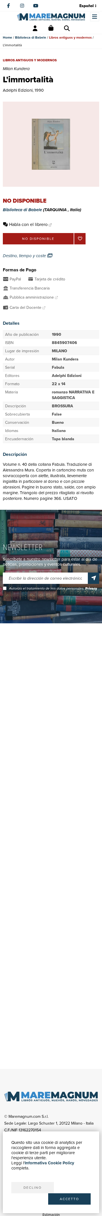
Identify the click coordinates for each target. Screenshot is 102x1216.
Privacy (91, 588)
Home (7, 37)
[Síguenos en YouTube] (35, 5)
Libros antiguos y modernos (70, 37)
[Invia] (93, 578)
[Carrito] (51, 28)
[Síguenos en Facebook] (8, 5)
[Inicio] (51, 17)
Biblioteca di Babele (30, 37)
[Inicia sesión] (35, 28)
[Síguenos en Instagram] (22, 5)
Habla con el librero (28, 224)
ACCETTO (69, 1198)
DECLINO (33, 1187)
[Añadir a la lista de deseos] (80, 238)
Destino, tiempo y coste (25, 256)
